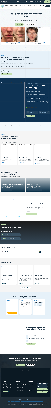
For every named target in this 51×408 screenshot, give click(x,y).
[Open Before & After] (38, 5)
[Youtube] (8, 391)
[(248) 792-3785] (16, 1)
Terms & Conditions (17, 401)
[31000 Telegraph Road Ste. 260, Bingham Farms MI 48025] (24, 1)
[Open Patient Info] (43, 5)
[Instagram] (6, 391)
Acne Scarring (38, 157)
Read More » (4, 283)
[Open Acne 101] (8, 5)
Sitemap (9, 401)
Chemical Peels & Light (24, 157)
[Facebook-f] (4, 391)
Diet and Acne (38, 275)
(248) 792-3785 (19, 2)
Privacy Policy (13, 401)
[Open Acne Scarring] (32, 5)
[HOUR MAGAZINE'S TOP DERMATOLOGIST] (1, 1)
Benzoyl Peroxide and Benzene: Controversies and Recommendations (8, 277)
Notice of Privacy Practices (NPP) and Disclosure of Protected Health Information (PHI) (32, 401)
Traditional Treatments (7, 157)
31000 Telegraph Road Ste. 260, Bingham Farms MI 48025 (33, 2)
